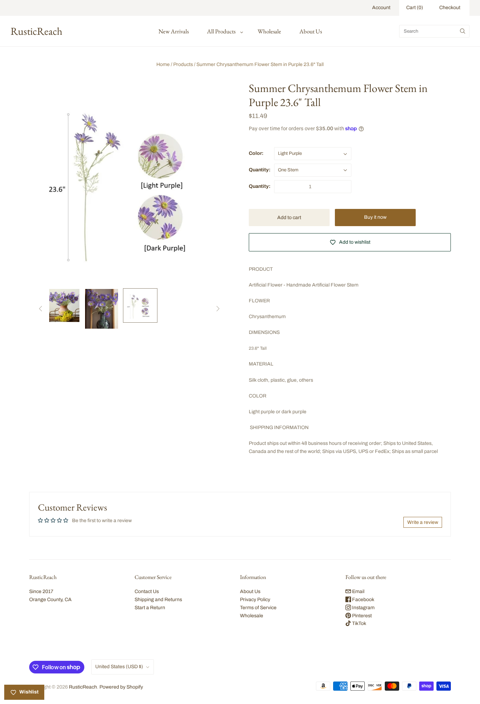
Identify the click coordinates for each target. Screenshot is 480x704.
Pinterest (361, 615)
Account (381, 7)
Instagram (363, 607)
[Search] (462, 31)
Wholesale (269, 31)
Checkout (449, 7)
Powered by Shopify (121, 687)
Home (163, 64)
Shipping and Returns (158, 599)
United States (119, 666)
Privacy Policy (255, 599)
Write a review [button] (422, 522)
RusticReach (83, 687)
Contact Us (147, 591)
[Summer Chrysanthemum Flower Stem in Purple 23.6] (63, 305)
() (414, 7)
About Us (310, 31)
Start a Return (150, 607)
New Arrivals (173, 31)
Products (183, 64)
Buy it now (375, 217)
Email (357, 591)
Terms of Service (258, 607)
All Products (221, 31)
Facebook (362, 599)
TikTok (358, 623)
